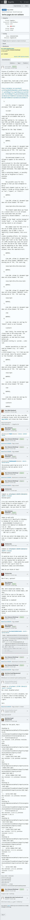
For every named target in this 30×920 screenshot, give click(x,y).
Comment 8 (7, 585)
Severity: (7, 30)
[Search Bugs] (21, 2)
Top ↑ (3, 914)
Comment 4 (7, 490)
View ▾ (26, 5)
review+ (6, 54)
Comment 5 (7, 514)
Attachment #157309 (6, 669)
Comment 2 (7, 430)
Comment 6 (7, 545)
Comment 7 (7, 575)
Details (16, 56)
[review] (9, 496)
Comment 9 (7, 628)
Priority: (7, 28)
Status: (7, 36)
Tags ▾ (19, 63)
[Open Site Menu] (2, 2)
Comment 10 (8, 683)
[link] (15, 644)
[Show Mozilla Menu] (5, 2)
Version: (7, 24)
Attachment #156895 (6, 443)
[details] (24, 494)
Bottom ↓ (12, 63)
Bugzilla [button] (12, 20)
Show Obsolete (6, 59)
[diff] (4, 496)
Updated (7, 440)
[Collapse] (27, 67)
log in (8, 905)
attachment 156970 (14, 494)
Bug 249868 (10, 9)
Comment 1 (7, 412)
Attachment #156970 (6, 485)
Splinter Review (25, 56)
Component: (6, 22)
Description (7, 68)
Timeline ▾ (25, 63)
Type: (8, 26)
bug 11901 (5, 419)
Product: (7, 20)
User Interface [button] (14, 22)
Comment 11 (7, 721)
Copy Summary (17, 5)
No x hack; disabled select (7, 48)
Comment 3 (7, 458)
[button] (26, 2)
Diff (19, 56)
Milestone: (6, 37)
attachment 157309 (14, 686)
